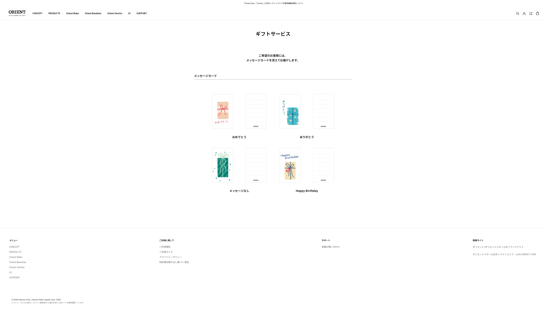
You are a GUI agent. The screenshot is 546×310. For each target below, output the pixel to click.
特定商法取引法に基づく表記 (174, 262)
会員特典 (531, 13)
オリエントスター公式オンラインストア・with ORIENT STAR (504, 254)
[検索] (517, 13)
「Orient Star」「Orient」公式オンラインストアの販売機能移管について (273, 3)
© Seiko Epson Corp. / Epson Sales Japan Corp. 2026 (36, 299)
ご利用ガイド (166, 252)
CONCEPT (37, 13)
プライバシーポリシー (170, 257)
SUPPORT (141, 13)
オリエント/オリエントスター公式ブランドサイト (498, 247)
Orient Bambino (93, 13)
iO (129, 13)
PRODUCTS (54, 13)
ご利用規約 (165, 246)
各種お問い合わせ (331, 246)
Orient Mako (72, 13)
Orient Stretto (114, 13)
